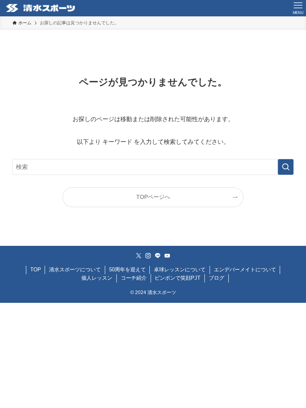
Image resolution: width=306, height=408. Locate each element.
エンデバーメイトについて (245, 270)
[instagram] (148, 255)
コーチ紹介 (134, 278)
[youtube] (167, 255)
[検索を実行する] (286, 167)
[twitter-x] (138, 255)
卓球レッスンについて (180, 270)
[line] (157, 255)
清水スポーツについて (75, 270)
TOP (35, 270)
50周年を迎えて (127, 270)
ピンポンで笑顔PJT (177, 278)
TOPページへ (153, 197)
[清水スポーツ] (40, 8)
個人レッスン (96, 278)
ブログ (216, 278)
